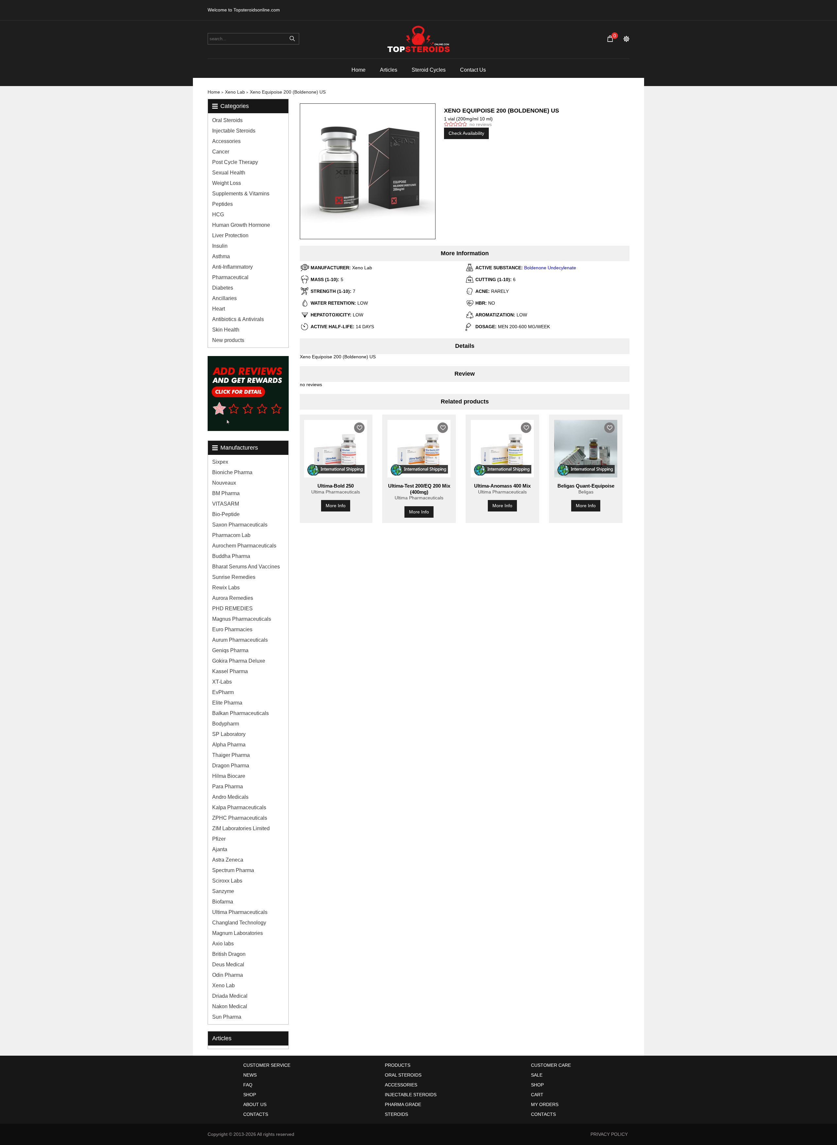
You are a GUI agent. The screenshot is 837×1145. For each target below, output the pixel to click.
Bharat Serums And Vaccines (246, 566)
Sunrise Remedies (233, 577)
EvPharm (223, 692)
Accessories (226, 141)
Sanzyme (223, 891)
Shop (249, 1094)
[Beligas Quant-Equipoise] (585, 448)
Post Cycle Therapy (235, 162)
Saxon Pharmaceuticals (239, 525)
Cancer (220, 151)
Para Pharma (227, 786)
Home (358, 70)
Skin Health (225, 329)
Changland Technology (239, 922)
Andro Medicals (230, 797)
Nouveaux (224, 483)
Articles (388, 70)
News (250, 1075)
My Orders (544, 1104)
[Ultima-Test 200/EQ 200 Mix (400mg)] (419, 448)
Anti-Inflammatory (232, 267)
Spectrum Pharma (233, 870)
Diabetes (222, 288)
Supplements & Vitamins (240, 193)
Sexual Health (228, 172)
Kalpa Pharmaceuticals (239, 807)
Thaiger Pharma (231, 755)
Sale (536, 1075)
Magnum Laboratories (237, 933)
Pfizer (219, 839)
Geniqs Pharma (230, 650)
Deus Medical (228, 964)
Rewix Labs (226, 587)
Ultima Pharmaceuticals (239, 912)
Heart (218, 309)
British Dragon (229, 954)
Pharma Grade (403, 1104)
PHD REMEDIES (232, 608)
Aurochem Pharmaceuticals (244, 545)
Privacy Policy (609, 1134)
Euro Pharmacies (232, 629)
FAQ (247, 1084)
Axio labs (223, 943)
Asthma (221, 256)
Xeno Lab (223, 985)
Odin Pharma (227, 975)
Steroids (396, 1114)
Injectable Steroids (233, 131)
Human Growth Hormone (241, 225)
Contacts (255, 1114)
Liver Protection (230, 235)
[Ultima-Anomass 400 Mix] (502, 448)
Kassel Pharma (230, 671)
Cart (537, 1094)
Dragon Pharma (230, 765)
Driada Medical (230, 996)
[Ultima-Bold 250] (335, 448)
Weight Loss (226, 183)
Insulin (220, 246)
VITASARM (225, 504)
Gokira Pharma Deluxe (238, 661)
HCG (218, 214)
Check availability (466, 133)
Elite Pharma (227, 703)
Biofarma (222, 901)
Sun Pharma (226, 1017)
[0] (610, 38)
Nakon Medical (229, 1006)
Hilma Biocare (228, 776)
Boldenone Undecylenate (550, 267)
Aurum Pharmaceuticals (240, 640)
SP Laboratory (229, 734)
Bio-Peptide (226, 514)
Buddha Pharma (231, 556)
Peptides (222, 204)
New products (228, 340)
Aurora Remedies (232, 598)
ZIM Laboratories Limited (241, 828)
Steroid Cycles (429, 70)
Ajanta (219, 849)
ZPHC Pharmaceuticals (239, 818)
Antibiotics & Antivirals (238, 319)
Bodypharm (225, 723)
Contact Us (473, 70)
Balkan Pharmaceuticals (240, 713)
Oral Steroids (227, 120)
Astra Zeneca (227, 860)
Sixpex (220, 462)
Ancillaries (224, 298)
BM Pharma (226, 493)
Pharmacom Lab (231, 535)
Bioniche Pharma (232, 472)
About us (254, 1104)
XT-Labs (222, 682)
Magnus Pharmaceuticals (241, 619)
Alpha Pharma (229, 744)
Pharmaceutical (230, 277)
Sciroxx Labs (227, 881)
